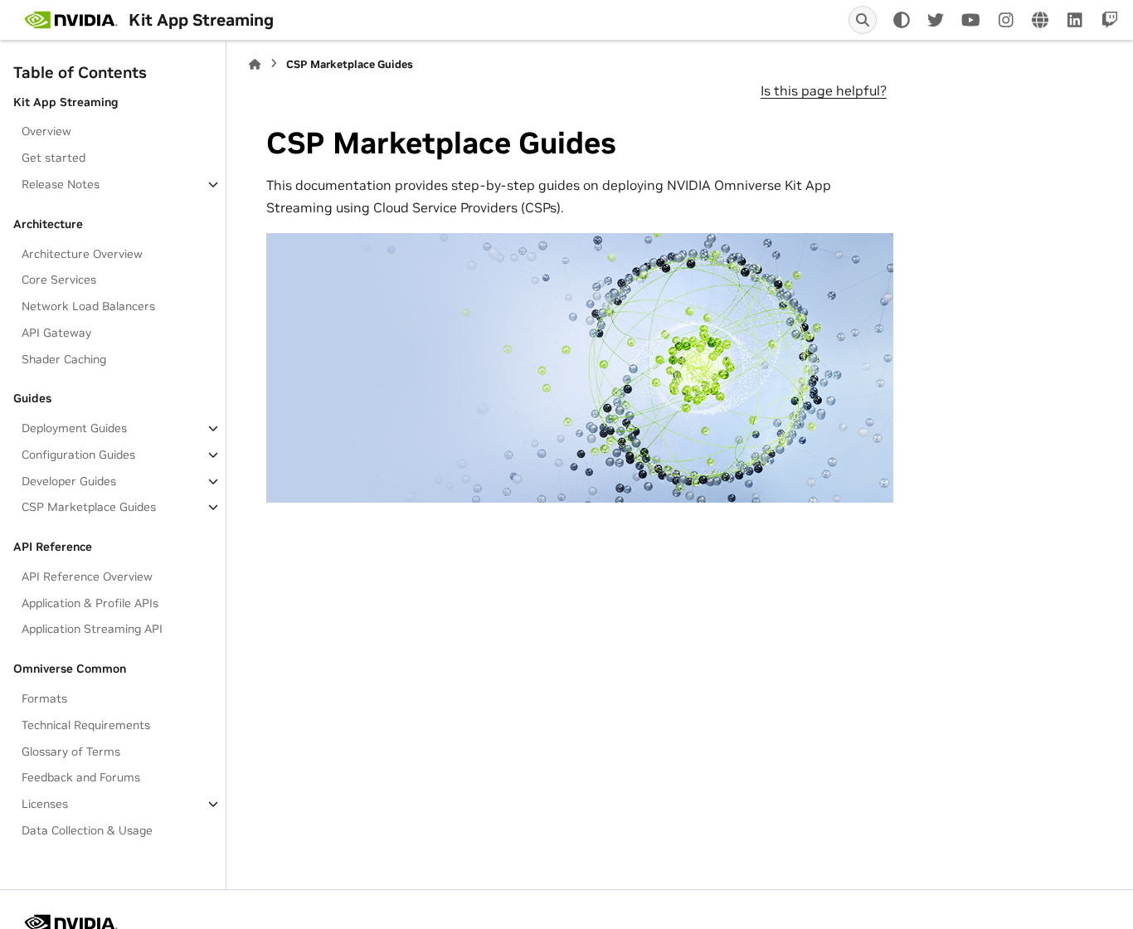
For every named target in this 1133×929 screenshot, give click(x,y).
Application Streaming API (92, 628)
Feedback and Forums (81, 777)
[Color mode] (902, 20)
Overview (46, 131)
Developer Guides (69, 481)
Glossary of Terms (71, 751)
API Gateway (56, 332)
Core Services (59, 279)
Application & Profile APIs (90, 603)
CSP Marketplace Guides (89, 506)
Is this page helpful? (824, 90)
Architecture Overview (82, 253)
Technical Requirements (86, 724)
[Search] (863, 20)
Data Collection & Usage (87, 830)
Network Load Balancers (88, 306)
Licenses (45, 803)
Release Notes (61, 184)
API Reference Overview (87, 576)
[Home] (254, 64)
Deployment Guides (74, 428)
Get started (53, 157)
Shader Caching (64, 359)
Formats (44, 698)
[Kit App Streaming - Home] (71, 20)
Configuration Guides (78, 454)
